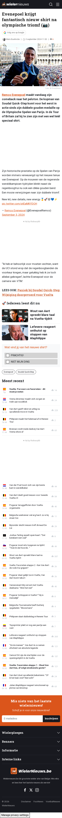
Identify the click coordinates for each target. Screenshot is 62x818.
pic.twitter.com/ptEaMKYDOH (19, 203)
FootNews (38, 801)
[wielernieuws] (31, 771)
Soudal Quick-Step (26, 372)
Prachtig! (17, 355)
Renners (8, 741)
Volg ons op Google (15, 32)
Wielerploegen (12, 733)
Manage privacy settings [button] (15, 815)
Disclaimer (26, 801)
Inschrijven (51, 718)
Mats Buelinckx (13, 39)
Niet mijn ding (20, 361)
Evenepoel (8, 372)
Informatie (10, 750)
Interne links (11, 759)
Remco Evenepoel (13, 94)
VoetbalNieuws (53, 801)
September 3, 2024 (13, 214)
